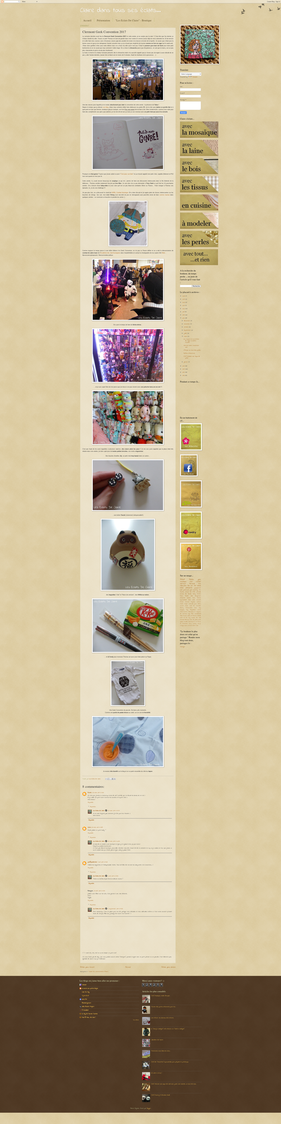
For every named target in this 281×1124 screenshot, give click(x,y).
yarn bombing (194, 590)
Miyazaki (193, 602)
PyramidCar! (85, 996)
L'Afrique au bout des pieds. (192, 350)
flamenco (187, 620)
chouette (182, 598)
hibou (181, 596)
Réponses (93, 807)
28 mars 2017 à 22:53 (114, 841)
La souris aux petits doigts (90, 988)
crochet (198, 581)
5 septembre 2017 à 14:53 (115, 909)
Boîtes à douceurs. (189, 353)
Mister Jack (189, 596)
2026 (183, 296)
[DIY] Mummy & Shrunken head (160, 1095)
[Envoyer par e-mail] (106, 779)
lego (189, 614)
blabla (199, 585)
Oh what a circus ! (156, 1073)
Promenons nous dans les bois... (160, 1051)
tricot (182, 579)
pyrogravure (197, 588)
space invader (184, 622)
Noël (181, 590)
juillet (185, 333)
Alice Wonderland (196, 614)
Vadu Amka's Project (88, 1006)
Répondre (90, 802)
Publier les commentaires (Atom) (98, 972)
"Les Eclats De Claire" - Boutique (133, 20)
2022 (183, 302)
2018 (183, 315)
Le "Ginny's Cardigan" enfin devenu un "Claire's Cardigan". (168, 1029)
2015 (183, 369)
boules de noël (196, 618)
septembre (187, 330)
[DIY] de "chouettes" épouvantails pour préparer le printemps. (170, 1062)
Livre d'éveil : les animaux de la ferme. (162, 1018)
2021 (183, 305)
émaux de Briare (186, 594)
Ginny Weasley (192, 623)
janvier (186, 362)
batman (199, 602)
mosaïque (183, 581)
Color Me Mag (85, 992)
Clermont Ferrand (187, 583)
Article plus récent (87, 967)
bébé (182, 588)
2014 (183, 372)
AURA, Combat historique (120, 192)
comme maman (164, 195)
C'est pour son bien (127, 174)
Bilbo (181, 616)
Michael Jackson (184, 602)
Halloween (183, 585)
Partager (182, 647)
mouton (198, 600)
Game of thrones (192, 616)
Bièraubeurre (191, 621)
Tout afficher (136, 1020)
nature (199, 598)
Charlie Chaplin (184, 604)
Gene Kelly (197, 608)
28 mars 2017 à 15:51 (114, 811)
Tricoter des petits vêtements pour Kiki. (163, 1007)
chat (191, 581)
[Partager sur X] (110, 779)
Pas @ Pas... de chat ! (88, 1017)
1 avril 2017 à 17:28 (102, 862)
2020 (183, 309)
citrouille (198, 592)
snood (181, 606)
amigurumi (198, 596)
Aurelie (90, 793)
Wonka (199, 610)
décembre (187, 321)
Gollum (185, 625)
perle (199, 620)
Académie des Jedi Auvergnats (110, 253)
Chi (196, 621)
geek (199, 579)
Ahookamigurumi (86, 1003)
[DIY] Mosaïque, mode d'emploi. (160, 996)
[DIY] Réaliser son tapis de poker (192, 357)
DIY (195, 585)
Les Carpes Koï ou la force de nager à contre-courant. (191, 341)
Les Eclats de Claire (98, 811)
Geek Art (84, 999)
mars (185, 336)
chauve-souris (183, 612)
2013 (183, 375)
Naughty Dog (184, 610)
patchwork (186, 590)
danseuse (191, 612)
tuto (199, 583)
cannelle (182, 620)
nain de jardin (194, 620)
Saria (89, 827)
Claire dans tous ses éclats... (120, 10)
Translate (195, 77)
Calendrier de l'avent (157, 1040)
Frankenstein (189, 608)
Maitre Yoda (195, 625)
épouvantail (183, 600)
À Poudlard (85, 1010)
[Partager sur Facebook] (113, 779)
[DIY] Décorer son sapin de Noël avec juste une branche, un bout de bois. (173, 1084)
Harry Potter (197, 594)
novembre (187, 324)
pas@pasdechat (92, 862)
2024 (183, 299)
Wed (163, 253)
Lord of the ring (185, 618)
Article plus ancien (168, 967)
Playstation (193, 610)
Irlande (199, 616)
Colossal (84, 985)
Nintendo (191, 604)
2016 (183, 366)
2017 (183, 318)
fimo (194, 598)
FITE (194, 592)
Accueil (87, 20)
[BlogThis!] (108, 779)
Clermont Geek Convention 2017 (191, 346)
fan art (190, 585)
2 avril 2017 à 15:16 (113, 876)
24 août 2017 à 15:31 (99, 891)
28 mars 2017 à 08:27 (98, 793)
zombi (189, 598)
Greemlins (190, 625)
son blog (105, 107)
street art (188, 592)
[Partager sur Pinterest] (115, 779)
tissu (191, 579)
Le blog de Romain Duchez (90, 1014)
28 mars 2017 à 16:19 (97, 827)
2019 (183, 312)
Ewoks (185, 616)
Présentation (103, 20)
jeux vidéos (197, 604)
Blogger (149, 1108)
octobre (186, 327)
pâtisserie (189, 588)
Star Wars (191, 600)
